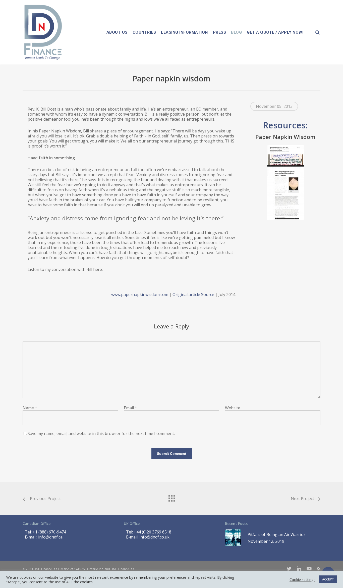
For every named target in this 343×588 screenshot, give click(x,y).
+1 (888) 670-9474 (49, 532)
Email (130, 408)
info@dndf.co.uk (154, 537)
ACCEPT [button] (328, 579)
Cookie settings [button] (302, 579)
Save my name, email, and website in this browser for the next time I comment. (101, 433)
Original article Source (193, 294)
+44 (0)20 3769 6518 (152, 532)
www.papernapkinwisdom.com (139, 294)
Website (232, 408)
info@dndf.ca (50, 537)
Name (30, 408)
